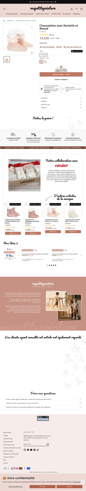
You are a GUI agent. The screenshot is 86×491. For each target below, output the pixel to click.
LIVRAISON (43, 108)
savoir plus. (77, 482)
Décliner (69, 486)
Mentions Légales (8, 451)
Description (44, 98)
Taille (61, 51)
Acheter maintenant (61, 79)
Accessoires (67, 14)
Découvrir (12, 233)
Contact (5, 463)
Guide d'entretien (8, 442)
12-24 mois (53, 55)
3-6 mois (43, 55)
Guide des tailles (8, 439)
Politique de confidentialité (10, 454)
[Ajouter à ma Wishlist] (32, 27)
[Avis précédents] (19, 255)
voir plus (31, 255)
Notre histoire (7, 432)
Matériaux (44, 101)
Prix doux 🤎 (56, 14)
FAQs (4, 460)
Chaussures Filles (12, 14)
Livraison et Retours (9, 457)
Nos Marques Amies (9, 445)
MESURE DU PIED (45, 104)
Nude (41, 61)
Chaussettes (10, 21)
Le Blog (5, 436)
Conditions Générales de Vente (12, 448)
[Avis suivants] (81, 255)
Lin (45, 61)
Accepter (43, 486)
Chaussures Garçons (27, 14)
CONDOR (43, 32)
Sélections (76, 14)
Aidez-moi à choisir (42, 14)
